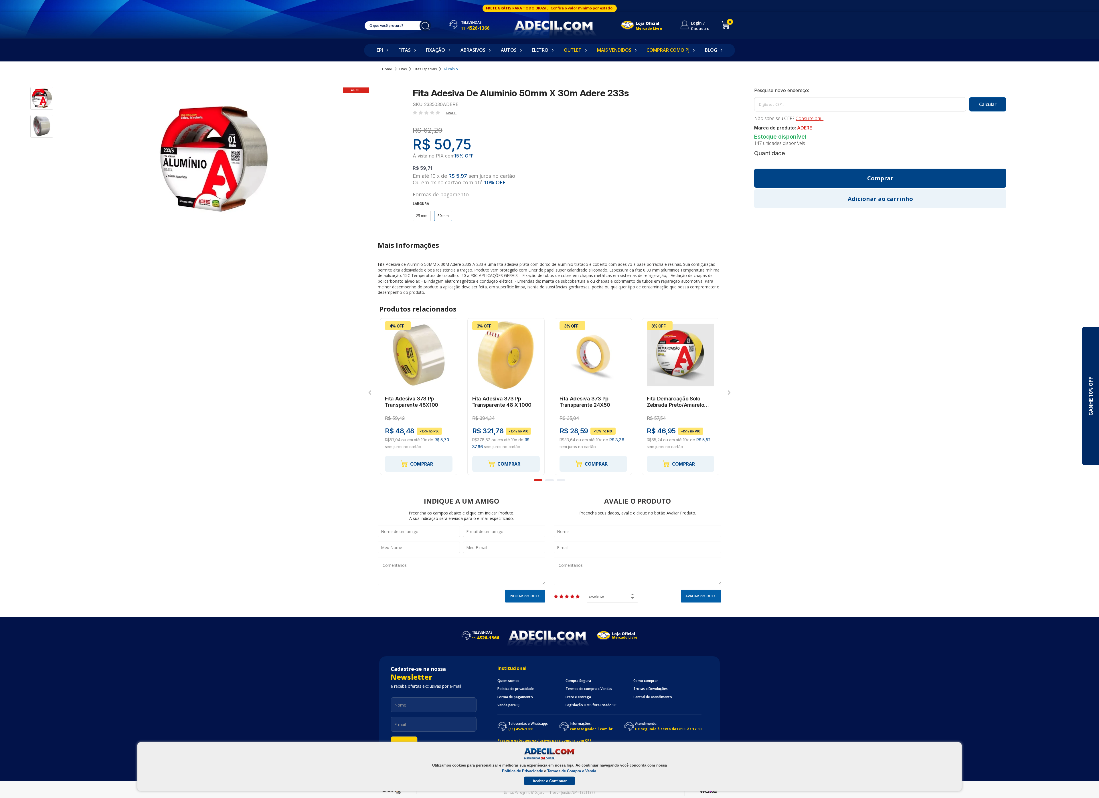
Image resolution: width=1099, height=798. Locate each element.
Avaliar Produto (701, 596)
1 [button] (538, 480)
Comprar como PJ (668, 50)
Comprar (421, 464)
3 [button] (561, 480)
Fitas (404, 50)
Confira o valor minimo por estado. (582, 8)
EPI (380, 50)
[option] (42, 101)
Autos (509, 50)
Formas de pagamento (441, 194)
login (696, 23)
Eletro (540, 50)
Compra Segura (578, 681)
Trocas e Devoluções (650, 689)
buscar (425, 25)
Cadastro (700, 28)
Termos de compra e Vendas (589, 689)
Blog (711, 50)
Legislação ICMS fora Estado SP (591, 705)
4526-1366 (475, 28)
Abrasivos (472, 50)
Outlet (573, 50)
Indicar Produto (525, 596)
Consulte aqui (809, 118)
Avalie (451, 113)
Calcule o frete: (880, 90)
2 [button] (549, 480)
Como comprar (645, 681)
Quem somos (508, 681)
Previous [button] (369, 392)
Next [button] (729, 392)
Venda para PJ (508, 705)
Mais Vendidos (614, 50)
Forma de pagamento (515, 697)
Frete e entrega (578, 697)
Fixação (435, 50)
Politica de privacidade (515, 689)
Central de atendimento (652, 697)
